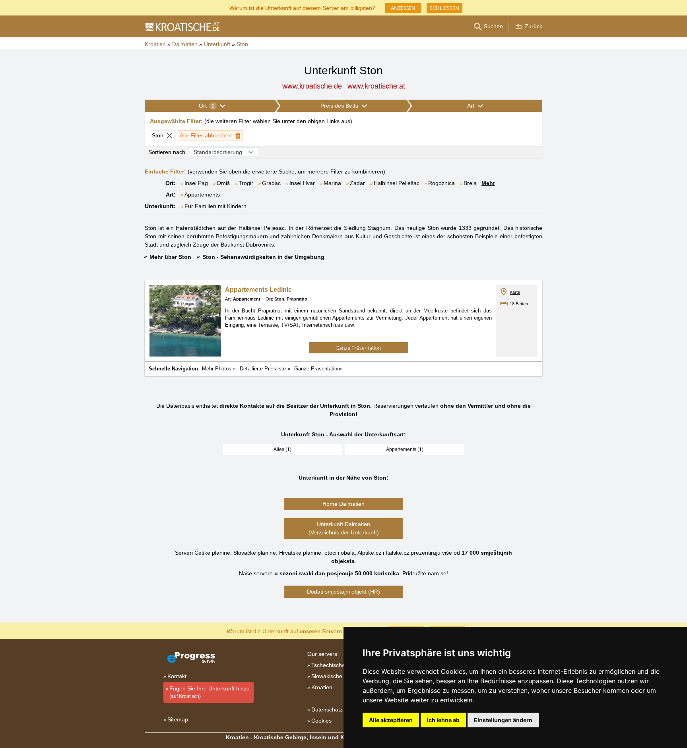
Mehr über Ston (170, 257)
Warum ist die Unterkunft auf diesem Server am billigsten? (302, 7)
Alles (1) (282, 449)
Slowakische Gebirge (337, 676)
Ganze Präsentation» (318, 369)
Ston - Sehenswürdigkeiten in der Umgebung (263, 257)
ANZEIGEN (403, 8)
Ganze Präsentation (358, 347)
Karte (515, 292)
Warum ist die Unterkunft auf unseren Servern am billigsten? (302, 630)
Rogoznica (441, 183)
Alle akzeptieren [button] (391, 720)
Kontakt (176, 676)
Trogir (246, 183)
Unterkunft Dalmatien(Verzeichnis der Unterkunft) (344, 528)
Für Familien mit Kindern (215, 206)
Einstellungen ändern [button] (503, 720)
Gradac (271, 183)
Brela (470, 183)
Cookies (321, 720)
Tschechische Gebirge (339, 665)
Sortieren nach (166, 152)
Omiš (223, 183)
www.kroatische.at (376, 86)
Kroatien (321, 687)
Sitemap (177, 719)
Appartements (202, 194)
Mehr (488, 183)
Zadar (357, 183)
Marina (332, 183)
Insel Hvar (302, 183)
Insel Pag (196, 183)
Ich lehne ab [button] (443, 720)
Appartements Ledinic (258, 289)
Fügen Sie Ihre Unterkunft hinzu (209, 692)
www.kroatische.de (312, 86)
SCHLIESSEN (444, 8)
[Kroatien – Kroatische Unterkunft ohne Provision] (182, 26)
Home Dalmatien (343, 504)
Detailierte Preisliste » (265, 369)
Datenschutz (327, 709)
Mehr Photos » (219, 369)
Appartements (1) (404, 449)
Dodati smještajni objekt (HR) (343, 591)
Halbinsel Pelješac (396, 183)
